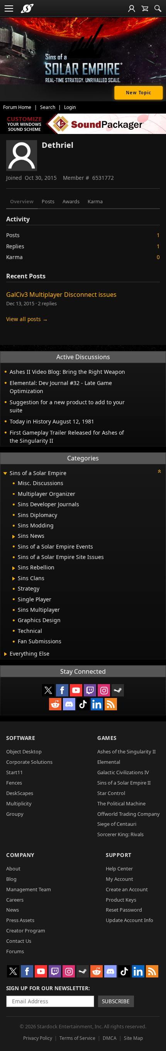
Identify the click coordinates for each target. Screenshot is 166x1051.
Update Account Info (129, 920)
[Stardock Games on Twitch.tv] (90, 690)
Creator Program (25, 930)
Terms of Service (77, 1038)
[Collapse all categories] (159, 471)
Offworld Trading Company (128, 813)
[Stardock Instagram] (104, 690)
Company (20, 855)
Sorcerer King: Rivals (120, 834)
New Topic (138, 92)
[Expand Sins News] (13, 537)
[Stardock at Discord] (69, 704)
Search (47, 107)
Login (70, 107)
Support (119, 855)
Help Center (119, 868)
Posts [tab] (48, 201)
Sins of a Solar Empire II (124, 782)
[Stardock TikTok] (83, 704)
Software (20, 737)
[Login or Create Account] (131, 8)
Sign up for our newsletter (47, 988)
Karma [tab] (95, 201)
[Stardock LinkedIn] (97, 704)
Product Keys (121, 899)
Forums (15, 951)
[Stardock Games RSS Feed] (111, 704)
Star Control (111, 793)
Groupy (15, 813)
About (13, 868)
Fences (14, 782)
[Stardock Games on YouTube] (76, 690)
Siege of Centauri (116, 823)
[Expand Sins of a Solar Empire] (5, 473)
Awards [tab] (71, 201)
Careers (15, 899)
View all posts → (27, 319)
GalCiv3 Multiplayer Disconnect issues (61, 294)
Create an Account (127, 889)
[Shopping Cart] (145, 8)
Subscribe (116, 1001)
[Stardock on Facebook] (62, 690)
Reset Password (124, 909)
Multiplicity (19, 803)
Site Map (133, 1038)
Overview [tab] (22, 201)
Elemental (108, 761)
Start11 (14, 772)
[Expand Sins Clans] (13, 579)
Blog (11, 878)
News (12, 909)
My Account (119, 878)
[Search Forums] (158, 8)
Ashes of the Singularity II (126, 751)
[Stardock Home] (27, 8)
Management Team (28, 889)
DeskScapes (19, 793)
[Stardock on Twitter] (48, 690)
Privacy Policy (37, 1038)
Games (107, 737)
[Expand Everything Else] (5, 654)
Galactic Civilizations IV (123, 772)
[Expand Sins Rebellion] (13, 568)
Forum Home (17, 107)
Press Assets (20, 920)
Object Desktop (24, 751)
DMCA (110, 1038)
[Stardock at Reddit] (55, 704)
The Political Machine (121, 803)
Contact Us (18, 940)
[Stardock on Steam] (118, 690)
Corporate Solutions (29, 761)
